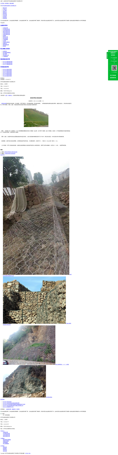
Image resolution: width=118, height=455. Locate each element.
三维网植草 (5, 56)
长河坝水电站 (49, 397)
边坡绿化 (5, 51)
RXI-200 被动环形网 (7, 75)
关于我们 (2, 3)
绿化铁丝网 (5, 38)
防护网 (17, 409)
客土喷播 (5, 53)
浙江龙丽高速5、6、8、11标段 (62, 364)
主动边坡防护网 (6, 30)
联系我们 (7, 3)
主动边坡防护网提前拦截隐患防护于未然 (14, 404)
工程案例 (2, 438)
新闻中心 (5, 11)
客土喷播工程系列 (5, 48)
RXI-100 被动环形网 (7, 73)
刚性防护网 (5, 36)
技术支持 (5, 14)
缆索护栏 (5, 43)
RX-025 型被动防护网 (7, 61)
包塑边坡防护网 (6, 34)
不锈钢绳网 (5, 39)
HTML (26, 453)
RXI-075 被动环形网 (7, 72)
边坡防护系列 (3, 25)
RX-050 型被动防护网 (7, 62)
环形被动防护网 (4, 66)
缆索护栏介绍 (8, 406)
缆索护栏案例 (6, 441)
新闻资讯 (5, 449)
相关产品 (2, 154)
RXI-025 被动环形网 (7, 69)
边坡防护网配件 (6, 42)
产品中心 (5, 9)
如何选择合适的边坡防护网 (11, 403)
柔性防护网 (3, 103)
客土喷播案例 (6, 443)
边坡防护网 (5, 27)
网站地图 (12, 3)
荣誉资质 (5, 18)
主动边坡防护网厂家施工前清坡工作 (13, 405)
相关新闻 (2, 399)
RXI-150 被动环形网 (7, 74)
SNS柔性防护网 (6, 29)
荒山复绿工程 (6, 55)
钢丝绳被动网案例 (7, 439)
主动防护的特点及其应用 (9, 153)
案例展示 (5, 13)
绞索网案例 (5, 442)
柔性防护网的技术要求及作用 (10, 152)
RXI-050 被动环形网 (7, 70)
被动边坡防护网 (6, 31)
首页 (6, 95)
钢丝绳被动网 (6, 44)
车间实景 (5, 15)
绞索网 (4, 35)
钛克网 (4, 40)
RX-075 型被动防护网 (7, 64)
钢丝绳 (4, 46)
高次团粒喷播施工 (7, 52)
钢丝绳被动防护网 (5, 59)
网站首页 (5, 7)
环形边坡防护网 (6, 33)
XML (29, 453)
